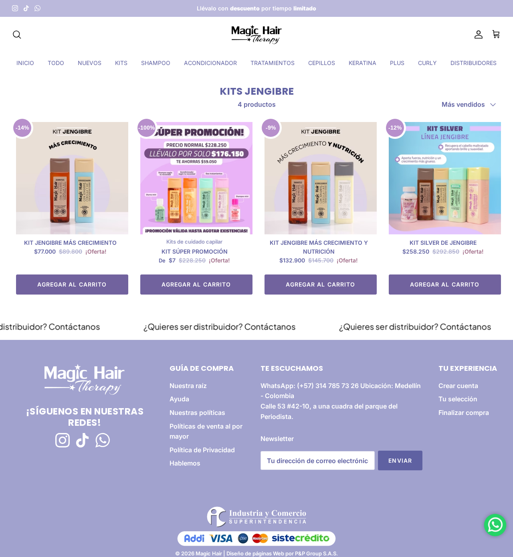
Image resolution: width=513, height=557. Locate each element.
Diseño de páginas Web (255, 553)
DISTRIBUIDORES (473, 62)
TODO (56, 62)
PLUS (397, 62)
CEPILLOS (321, 62)
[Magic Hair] (257, 34)
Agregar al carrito (72, 284)
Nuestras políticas (197, 413)
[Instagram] (15, 8)
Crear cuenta (458, 386)
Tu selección (457, 399)
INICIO (25, 62)
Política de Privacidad (202, 450)
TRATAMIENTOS (272, 62)
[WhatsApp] (37, 8)
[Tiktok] (26, 8)
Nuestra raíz (188, 386)
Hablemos (185, 463)
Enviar (400, 460)
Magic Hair (209, 553)
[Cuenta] (477, 34)
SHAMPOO (155, 62)
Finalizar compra (463, 413)
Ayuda (179, 399)
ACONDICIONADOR (210, 62)
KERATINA (362, 62)
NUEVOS (89, 62)
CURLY (427, 62)
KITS (121, 62)
